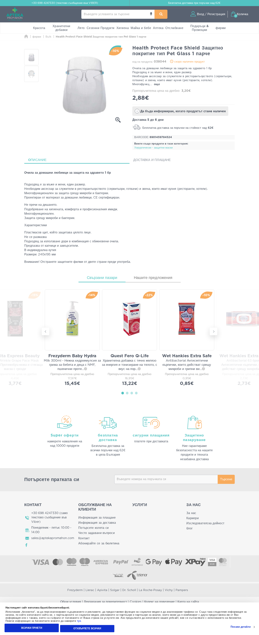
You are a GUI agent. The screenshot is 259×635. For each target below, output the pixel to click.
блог (189, 528)
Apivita (102, 590)
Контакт (83, 538)
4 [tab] (136, 393)
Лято (81, 28)
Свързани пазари (102, 278)
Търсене (226, 479)
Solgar (114, 590)
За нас (191, 513)
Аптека (158, 28)
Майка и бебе (141, 28)
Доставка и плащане (152, 160)
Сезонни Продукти (101, 28)
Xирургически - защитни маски (153, 147)
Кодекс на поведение (159, 601)
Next (213, 331)
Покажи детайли (240, 627)
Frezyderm (75, 590)
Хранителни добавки (61, 28)
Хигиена (122, 28)
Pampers (182, 590)
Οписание (37, 160)
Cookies (135, 601)
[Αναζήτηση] (161, 14)
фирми (221, 28)
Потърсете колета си (93, 527)
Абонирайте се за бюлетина (98, 543)
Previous (45, 331)
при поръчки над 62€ (194, 3)
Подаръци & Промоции (199, 28)
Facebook (26, 545)
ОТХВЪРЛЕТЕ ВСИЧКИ (87, 628)
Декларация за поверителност (105, 601)
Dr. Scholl (129, 590)
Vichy (169, 590)
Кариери (192, 518)
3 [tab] (131, 393)
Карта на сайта (188, 601)
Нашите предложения (153, 278)
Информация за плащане (97, 517)
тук (79, 621)
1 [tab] (122, 393)
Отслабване (174, 28)
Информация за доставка (97, 522)
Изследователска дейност (205, 523)
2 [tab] (127, 393)
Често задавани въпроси (96, 533)
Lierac (90, 590)
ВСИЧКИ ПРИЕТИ (31, 627)
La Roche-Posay (150, 590)
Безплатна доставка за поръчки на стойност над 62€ (177, 127)
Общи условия (70, 601)
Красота (39, 28)
